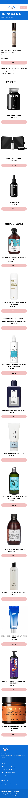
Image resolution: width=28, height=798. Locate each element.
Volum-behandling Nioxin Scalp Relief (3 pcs (14, 321)
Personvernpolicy (20, 794)
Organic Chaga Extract (14, 202)
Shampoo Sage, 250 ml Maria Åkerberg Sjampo (14, 592)
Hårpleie (9, 50)
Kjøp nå (14, 62)
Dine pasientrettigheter (9, 772)
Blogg (4, 775)
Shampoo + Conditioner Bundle (14, 159)
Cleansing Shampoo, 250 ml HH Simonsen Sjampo (14, 410)
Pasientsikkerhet (7, 769)
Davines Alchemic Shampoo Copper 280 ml (14, 549)
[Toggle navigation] (2, 7)
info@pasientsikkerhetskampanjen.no (8, 1)
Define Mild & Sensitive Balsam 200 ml (14, 453)
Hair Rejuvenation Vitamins (14, 115)
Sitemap (14, 795)
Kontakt (9, 794)
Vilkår (13, 794)
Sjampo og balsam (16, 50)
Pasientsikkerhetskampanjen (10, 767)
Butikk (23, 7)
